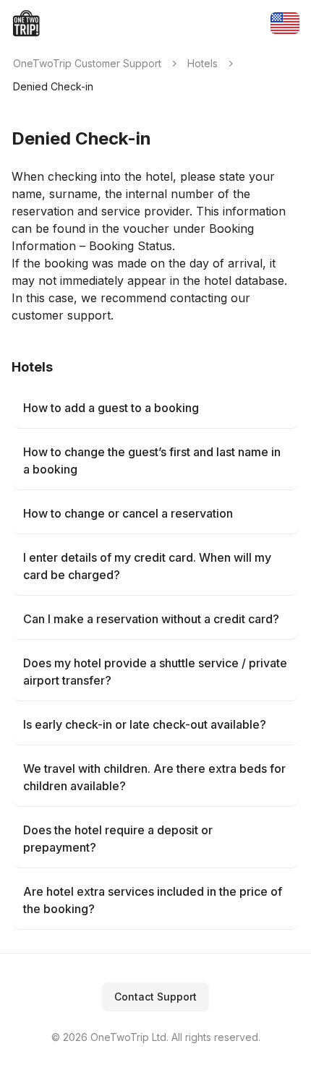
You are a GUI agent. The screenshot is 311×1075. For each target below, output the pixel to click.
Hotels (202, 63)
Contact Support (155, 996)
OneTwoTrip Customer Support (87, 63)
